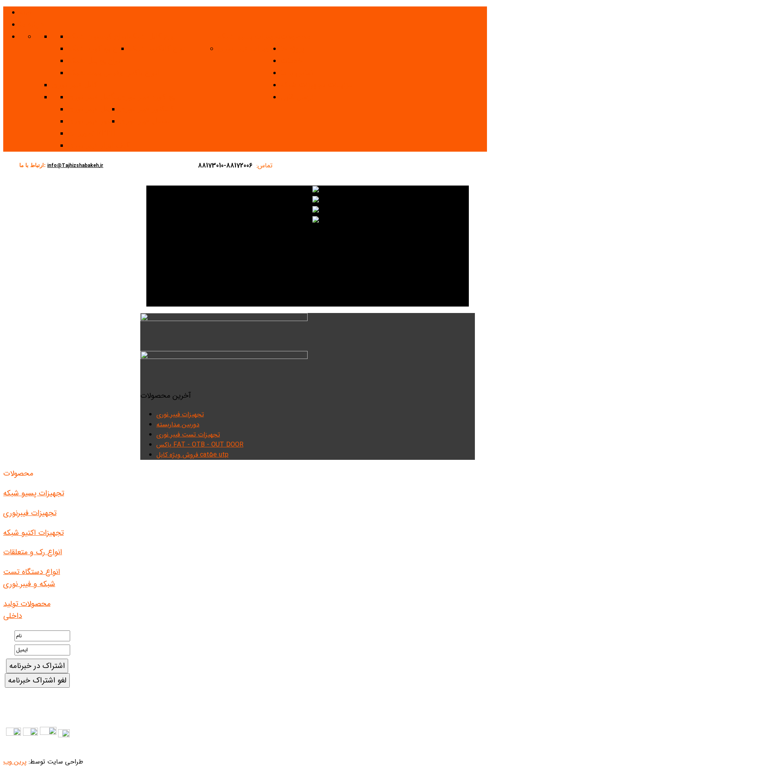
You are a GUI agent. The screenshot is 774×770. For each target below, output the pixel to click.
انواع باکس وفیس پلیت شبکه (113, 72)
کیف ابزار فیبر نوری (99, 145)
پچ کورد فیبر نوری (147, 96)
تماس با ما (297, 73)
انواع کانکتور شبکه (158, 48)
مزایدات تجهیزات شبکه (316, 85)
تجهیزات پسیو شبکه (249, 36)
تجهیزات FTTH (92, 133)
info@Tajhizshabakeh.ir (75, 165)
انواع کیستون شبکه (98, 36)
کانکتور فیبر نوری (146, 108)
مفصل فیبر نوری (145, 121)
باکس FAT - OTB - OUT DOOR (199, 445)
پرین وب (15, 762)
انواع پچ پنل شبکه (95, 60)
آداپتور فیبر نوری (93, 121)
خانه (25, 12)
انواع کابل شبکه (153, 36)
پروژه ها (293, 49)
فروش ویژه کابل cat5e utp (192, 455)
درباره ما (31, 25)
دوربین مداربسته (178, 424)
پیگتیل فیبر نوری (93, 96)
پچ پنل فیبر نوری (93, 108)
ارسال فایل (297, 97)
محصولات (296, 37)
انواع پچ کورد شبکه (97, 48)
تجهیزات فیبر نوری (247, 48)
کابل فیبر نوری (75, 84)
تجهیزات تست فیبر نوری (188, 435)
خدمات (292, 61)
